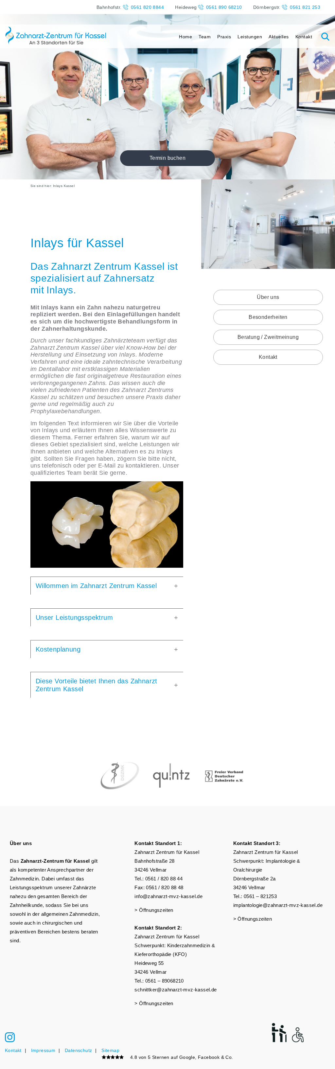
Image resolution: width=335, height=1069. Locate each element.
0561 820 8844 (147, 7)
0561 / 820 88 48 (164, 887)
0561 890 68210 (224, 7)
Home (185, 36)
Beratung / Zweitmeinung (268, 337)
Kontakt (303, 36)
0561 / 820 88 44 (164, 878)
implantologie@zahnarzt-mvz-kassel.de (278, 905)
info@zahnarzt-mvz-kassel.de (168, 896)
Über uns (268, 297)
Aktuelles (279, 36)
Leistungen (250, 36)
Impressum (43, 1050)
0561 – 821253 (260, 896)
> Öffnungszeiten (153, 910)
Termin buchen (167, 158)
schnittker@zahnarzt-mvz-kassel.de (175, 989)
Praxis (224, 36)
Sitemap (110, 1050)
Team (205, 36)
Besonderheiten (268, 317)
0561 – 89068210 (164, 981)
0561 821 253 (305, 7)
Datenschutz (78, 1050)
